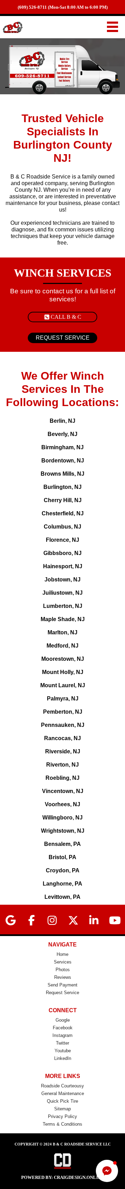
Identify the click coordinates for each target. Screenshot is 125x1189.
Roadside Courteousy (62, 1085)
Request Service (62, 992)
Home (62, 954)
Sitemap (62, 1108)
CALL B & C (66, 317)
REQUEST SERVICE (63, 338)
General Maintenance (62, 1093)
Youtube (63, 1050)
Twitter (62, 1043)
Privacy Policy (62, 1116)
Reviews (62, 977)
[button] (107, 1171)
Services (63, 962)
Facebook (63, 1027)
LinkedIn (62, 1058)
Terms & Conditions (62, 1124)
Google (63, 1020)
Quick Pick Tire (62, 1101)
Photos (63, 969)
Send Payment (62, 985)
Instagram (62, 1035)
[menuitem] (62, 954)
